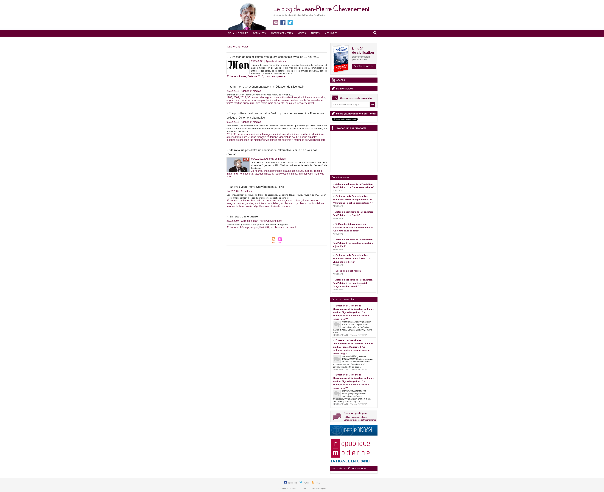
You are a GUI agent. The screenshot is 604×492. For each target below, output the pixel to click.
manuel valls (306, 173)
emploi (254, 227)
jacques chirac (263, 173)
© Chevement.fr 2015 (287, 488)
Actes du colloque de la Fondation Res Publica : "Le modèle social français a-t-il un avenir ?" (353, 283)
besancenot (278, 200)
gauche (249, 203)
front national (246, 173)
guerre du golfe (308, 137)
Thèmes (315, 33)
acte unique (252, 134)
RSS (318, 483)
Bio (229, 33)
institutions (260, 203)
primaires (291, 103)
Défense (252, 76)
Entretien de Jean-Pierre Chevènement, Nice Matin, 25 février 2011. (260, 94)
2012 (243, 97)
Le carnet (242, 33)
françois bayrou (235, 203)
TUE (260, 76)
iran (270, 203)
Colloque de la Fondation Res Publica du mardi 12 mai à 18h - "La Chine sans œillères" (352, 258)
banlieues (244, 200)
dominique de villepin (299, 134)
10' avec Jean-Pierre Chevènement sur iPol (256, 186)
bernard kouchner (261, 200)
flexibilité (264, 227)
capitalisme (279, 134)
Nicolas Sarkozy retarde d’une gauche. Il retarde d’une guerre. (257, 224)
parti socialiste (276, 103)
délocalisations (288, 97)
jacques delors (234, 140)
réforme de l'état (235, 206)
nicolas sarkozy (289, 203)
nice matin (261, 103)
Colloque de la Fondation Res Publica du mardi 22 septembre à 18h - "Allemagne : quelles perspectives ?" (353, 199)
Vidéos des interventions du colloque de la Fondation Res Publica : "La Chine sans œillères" (354, 227)
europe (246, 100)
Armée (242, 76)
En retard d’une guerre (243, 216)
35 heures (232, 76)
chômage (244, 227)
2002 (236, 97)
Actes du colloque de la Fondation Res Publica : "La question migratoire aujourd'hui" (353, 242)
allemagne (265, 97)
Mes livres (330, 33)
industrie (275, 100)
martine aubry (241, 103)
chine (289, 200)
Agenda (340, 80)
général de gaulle (289, 137)
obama (303, 203)
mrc (252, 103)
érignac (230, 100)
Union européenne (275, 76)
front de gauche (260, 100)
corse (276, 97)
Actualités (259, 33)
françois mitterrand (267, 137)
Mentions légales (318, 488)
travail (292, 227)
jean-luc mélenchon (292, 100)
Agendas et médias (281, 33)
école (305, 200)
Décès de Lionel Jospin (348, 271)
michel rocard (317, 140)
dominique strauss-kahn (311, 97)
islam (276, 203)
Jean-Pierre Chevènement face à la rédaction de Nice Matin (267, 86)
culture (297, 200)
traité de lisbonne (281, 206)
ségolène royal (305, 103)
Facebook (292, 483)
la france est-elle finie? (280, 140)
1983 (229, 97)
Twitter (307, 483)
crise (266, 171)
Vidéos (301, 33)
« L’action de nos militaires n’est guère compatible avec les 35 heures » (274, 56)
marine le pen (301, 140)
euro (238, 100)
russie (249, 206)
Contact (304, 488)
